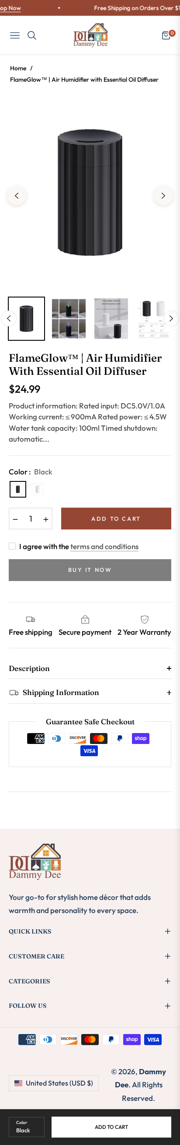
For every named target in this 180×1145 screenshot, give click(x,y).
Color (21, 1122)
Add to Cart (111, 1127)
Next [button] (163, 195)
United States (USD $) (59, 1083)
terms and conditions (104, 546)
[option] (90, 192)
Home (18, 68)
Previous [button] (16, 195)
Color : (30, 471)
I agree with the (78, 546)
